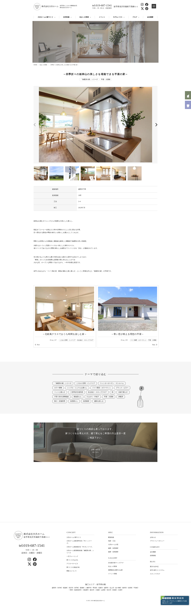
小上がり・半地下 (93, 397)
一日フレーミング (72, 556)
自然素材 (86, 401)
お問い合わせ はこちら (95, 451)
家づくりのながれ (72, 560)
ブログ (134, 17)
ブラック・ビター (122, 388)
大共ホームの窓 (113, 544)
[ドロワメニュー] (154, 6)
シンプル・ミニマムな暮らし (77, 388)
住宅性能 (66, 17)
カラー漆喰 (58, 388)
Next (153, 345)
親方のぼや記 (154, 566)
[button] (156, 124)
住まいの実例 (84, 17)
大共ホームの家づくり (45, 17)
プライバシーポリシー (157, 541)
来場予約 (188, 95)
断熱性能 (111, 537)
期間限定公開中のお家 (115, 570)
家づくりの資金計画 (73, 567)
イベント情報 (112, 573)
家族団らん (77, 397)
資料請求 (188, 105)
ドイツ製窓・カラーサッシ (138, 340)
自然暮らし (74, 401)
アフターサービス (72, 563)
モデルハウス (117, 17)
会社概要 (150, 17)
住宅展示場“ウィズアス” (116, 563)
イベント (102, 17)
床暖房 (120, 397)
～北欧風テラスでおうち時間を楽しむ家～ (65, 334)
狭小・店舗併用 (59, 401)
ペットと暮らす (59, 392)
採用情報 (153, 555)
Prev (38, 345)
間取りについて (72, 571)
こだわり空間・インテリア (67, 340)
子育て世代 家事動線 (61, 397)
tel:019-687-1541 (102, 6)
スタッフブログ (155, 574)
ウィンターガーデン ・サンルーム (112, 383)
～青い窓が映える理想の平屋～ (127, 334)
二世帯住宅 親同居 (76, 392)
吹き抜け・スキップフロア (85, 340)
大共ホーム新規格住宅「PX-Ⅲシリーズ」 (80, 547)
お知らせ (153, 537)
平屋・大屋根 (105, 79)
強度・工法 (111, 541)
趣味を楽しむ (99, 401)
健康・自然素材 (113, 548)
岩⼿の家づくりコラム (157, 570)
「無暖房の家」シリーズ (89, 79)
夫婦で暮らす (123, 392)
